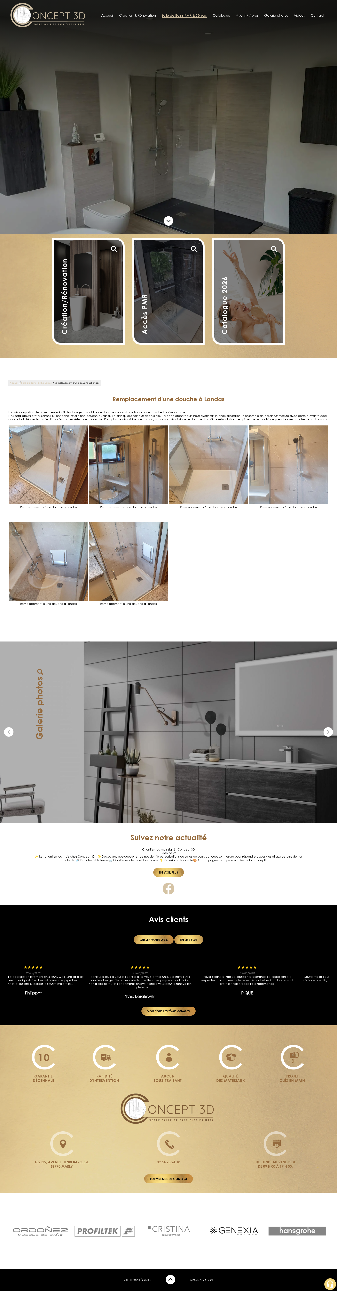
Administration (201, 1280)
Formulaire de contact (168, 1179)
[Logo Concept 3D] (49, 27)
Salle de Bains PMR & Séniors (184, 15)
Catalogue (221, 15)
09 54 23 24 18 (168, 1162)
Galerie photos (276, 15)
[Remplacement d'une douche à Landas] (48, 464)
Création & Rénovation (137, 15)
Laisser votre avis (154, 939)
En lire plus (188, 939)
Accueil (107, 15)
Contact (317, 15)
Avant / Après (247, 15)
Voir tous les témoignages (168, 1011)
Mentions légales (137, 1280)
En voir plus (168, 872)
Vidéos (299, 15)
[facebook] (168, 893)
